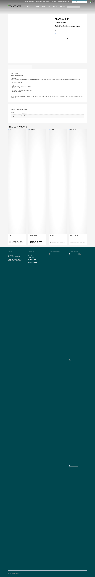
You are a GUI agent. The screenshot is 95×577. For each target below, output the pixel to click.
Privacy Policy (31, 1)
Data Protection (39, 1)
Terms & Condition (32, 259)
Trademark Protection (62, 1)
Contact (26, 1)
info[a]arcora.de (14, 261)
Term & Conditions (46, 1)
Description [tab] (12, 67)
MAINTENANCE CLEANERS (77, 38)
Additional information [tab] (24, 67)
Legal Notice (54, 1)
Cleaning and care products (65, 38)
